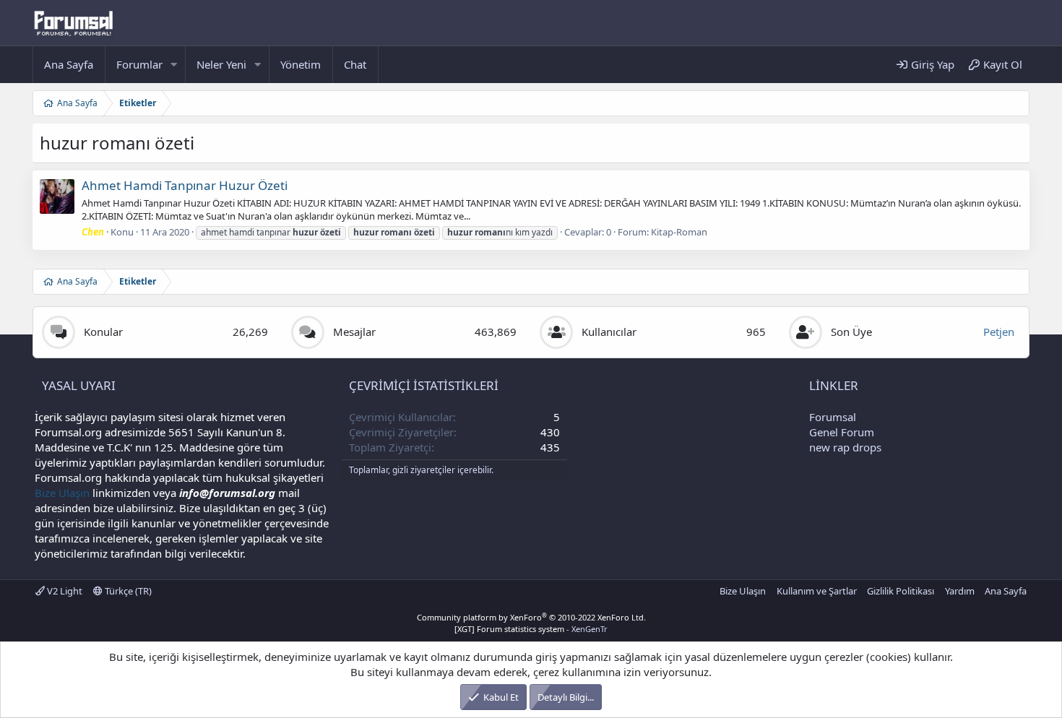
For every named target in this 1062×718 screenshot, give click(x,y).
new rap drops (845, 447)
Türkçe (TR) (127, 590)
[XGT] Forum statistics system (531, 628)
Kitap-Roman (679, 231)
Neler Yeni (221, 64)
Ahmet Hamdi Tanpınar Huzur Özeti (185, 185)
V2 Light (63, 590)
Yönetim (300, 64)
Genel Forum (841, 432)
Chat (355, 64)
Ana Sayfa (68, 64)
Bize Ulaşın (62, 492)
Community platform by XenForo (531, 617)
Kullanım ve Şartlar (817, 590)
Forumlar (139, 64)
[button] (174, 64)
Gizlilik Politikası (900, 590)
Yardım (960, 590)
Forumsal (832, 417)
